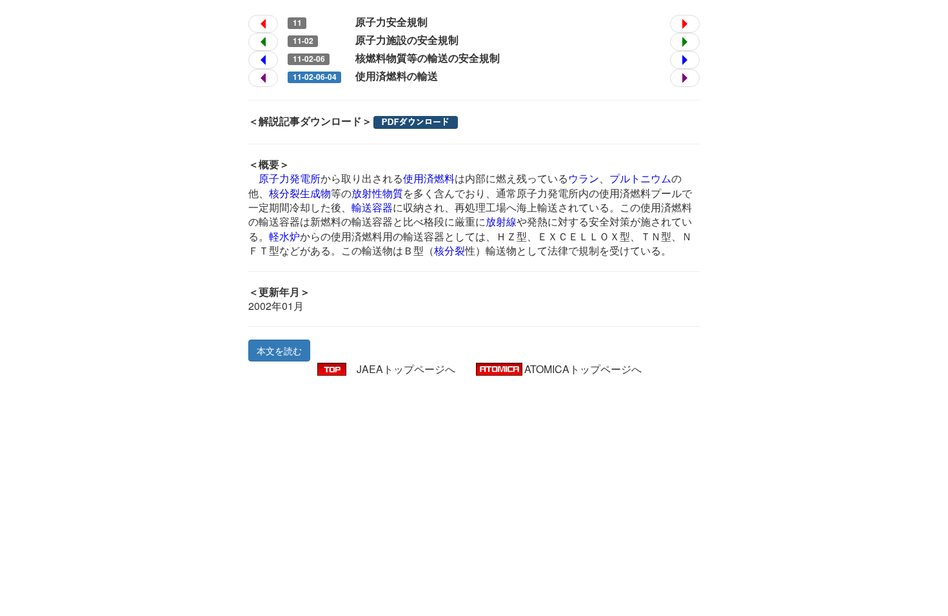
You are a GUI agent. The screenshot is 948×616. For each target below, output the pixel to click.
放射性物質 (377, 193)
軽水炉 (284, 236)
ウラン (583, 178)
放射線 (501, 221)
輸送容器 (372, 207)
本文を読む (279, 350)
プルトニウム (640, 178)
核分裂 (449, 250)
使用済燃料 (429, 178)
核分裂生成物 (300, 193)
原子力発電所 (290, 178)
